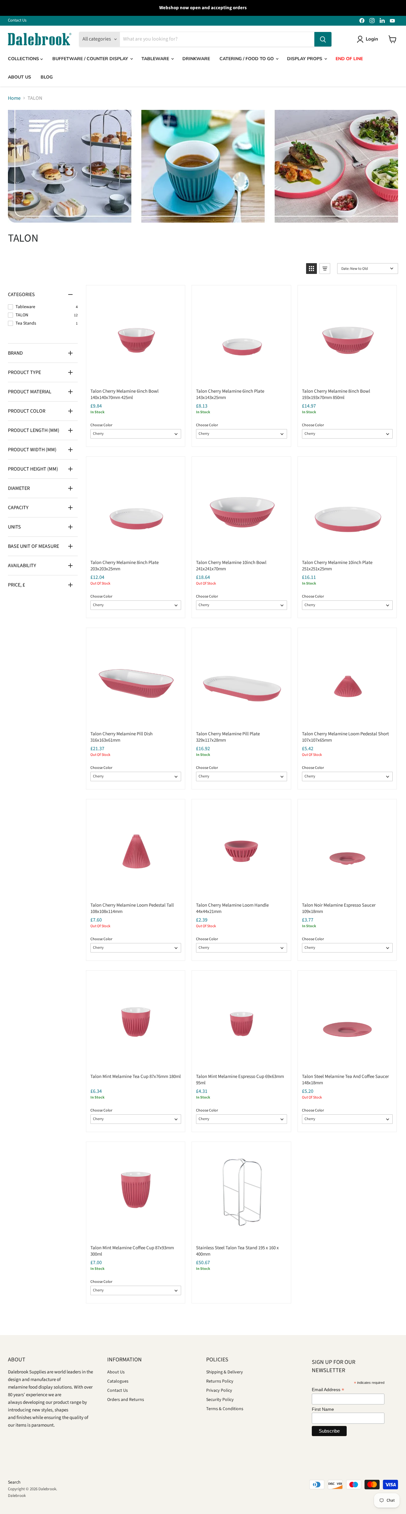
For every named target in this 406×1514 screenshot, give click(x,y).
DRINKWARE (196, 59)
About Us (116, 1372)
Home (14, 98)
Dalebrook (17, 1495)
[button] (311, 268)
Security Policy (220, 1400)
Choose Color (101, 425)
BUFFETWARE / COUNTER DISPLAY (90, 59)
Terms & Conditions (224, 1409)
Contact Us (17, 20)
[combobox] (217, 39)
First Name (323, 1409)
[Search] (322, 39)
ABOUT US (19, 77)
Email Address (328, 1390)
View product (135, 376)
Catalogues (117, 1381)
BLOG (47, 77)
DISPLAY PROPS (305, 59)
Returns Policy (219, 1381)
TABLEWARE (155, 59)
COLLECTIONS (24, 59)
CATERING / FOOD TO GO (247, 59)
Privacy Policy (219, 1390)
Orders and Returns (125, 1400)
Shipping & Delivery (224, 1372)
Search (14, 1482)
